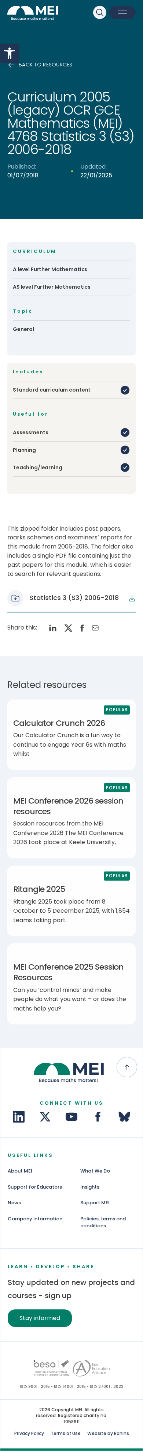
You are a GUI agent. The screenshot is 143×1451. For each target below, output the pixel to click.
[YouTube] (71, 1117)
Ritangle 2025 (39, 889)
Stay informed (39, 1318)
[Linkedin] (19, 1117)
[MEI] (34, 14)
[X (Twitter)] (45, 1117)
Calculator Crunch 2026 (59, 723)
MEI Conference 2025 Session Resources (68, 972)
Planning (24, 450)
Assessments (30, 432)
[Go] (51, 1368)
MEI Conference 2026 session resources (68, 806)
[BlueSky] (124, 1117)
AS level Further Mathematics (52, 286)
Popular (117, 710)
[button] (9, 53)
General (23, 329)
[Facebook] (98, 1117)
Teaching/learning (37, 467)
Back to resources (46, 64)
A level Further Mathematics (50, 269)
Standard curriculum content (52, 389)
